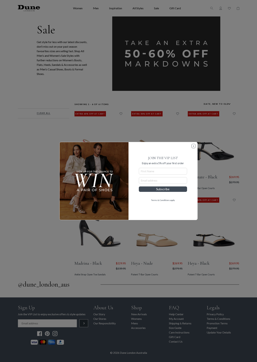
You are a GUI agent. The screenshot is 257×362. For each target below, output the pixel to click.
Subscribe (163, 189)
